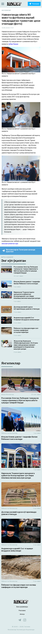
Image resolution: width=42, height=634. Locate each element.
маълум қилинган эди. (10, 243)
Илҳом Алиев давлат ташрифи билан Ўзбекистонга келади (19, 438)
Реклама (22, 610)
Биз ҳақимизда (22, 607)
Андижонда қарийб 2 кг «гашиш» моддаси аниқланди (17, 549)
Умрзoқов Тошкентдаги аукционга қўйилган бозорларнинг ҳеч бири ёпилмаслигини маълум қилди (18, 475)
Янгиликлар (6, 10)
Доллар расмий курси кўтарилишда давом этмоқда (18, 513)
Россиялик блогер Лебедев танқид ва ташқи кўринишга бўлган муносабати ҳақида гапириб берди (20, 400)
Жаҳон (3, 394)
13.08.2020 (6, 28)
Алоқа (22, 614)
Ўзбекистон (5, 433)
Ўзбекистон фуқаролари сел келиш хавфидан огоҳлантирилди (18, 586)
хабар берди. (13, 44)
